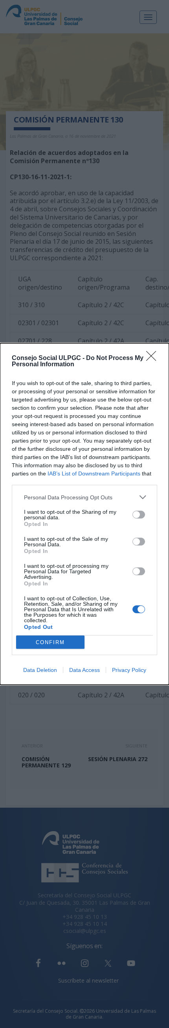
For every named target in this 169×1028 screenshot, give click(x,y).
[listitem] (84, 497)
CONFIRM (50, 642)
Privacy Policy (129, 670)
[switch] (138, 515)
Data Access (84, 670)
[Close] (153, 358)
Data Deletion (40, 670)
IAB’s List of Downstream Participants (94, 473)
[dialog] (84, 514)
